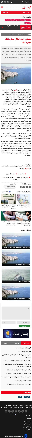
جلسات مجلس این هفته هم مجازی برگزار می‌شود (18, 373)
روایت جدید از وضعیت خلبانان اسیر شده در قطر (19, 370)
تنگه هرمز (28, 23)
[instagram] (22, 411)
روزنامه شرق (26, 12)
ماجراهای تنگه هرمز (24, 281)
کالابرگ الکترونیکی (18, 20)
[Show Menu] (2, 6)
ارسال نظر (24, 326)
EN (8, 2)
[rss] (26, 411)
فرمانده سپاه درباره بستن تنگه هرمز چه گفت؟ (17, 247)
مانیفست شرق (27, 424)
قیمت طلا (8, 20)
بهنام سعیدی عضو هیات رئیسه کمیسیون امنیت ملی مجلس (15, 178)
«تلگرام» (26, 168)
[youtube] (6, 411)
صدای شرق (4, 407)
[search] (2, 2)
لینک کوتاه (13, 184)
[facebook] (24, 187)
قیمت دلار (28, 20)
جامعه (21, 405)
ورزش (21, 407)
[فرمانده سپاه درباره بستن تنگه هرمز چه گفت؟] (16, 241)
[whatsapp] (21, 187)
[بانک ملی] (16, 337)
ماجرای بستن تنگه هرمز (23, 264)
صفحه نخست (28, 405)
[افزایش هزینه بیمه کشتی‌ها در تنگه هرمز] (16, 292)
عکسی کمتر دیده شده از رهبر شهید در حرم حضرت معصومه (16, 377)
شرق (15, 90)
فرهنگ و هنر (28, 407)
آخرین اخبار (26, 343)
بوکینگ (20, 397)
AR (5, 2)
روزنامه (5, 343)
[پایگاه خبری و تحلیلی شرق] (26, 7)
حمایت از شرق (27, 421)
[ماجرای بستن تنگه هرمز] (16, 258)
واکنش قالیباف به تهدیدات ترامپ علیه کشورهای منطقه (17, 361)
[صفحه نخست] (11, 2)
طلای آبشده (26, 397)
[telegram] (30, 187)
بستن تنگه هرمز (11, 174)
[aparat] (12, 411)
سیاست (28, 34)
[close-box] (2, 27)
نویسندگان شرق (27, 427)
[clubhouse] (9, 411)
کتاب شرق (6, 12)
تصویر (10, 407)
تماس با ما (28, 415)
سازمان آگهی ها (27, 430)
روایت (16, 407)
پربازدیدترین (16, 343)
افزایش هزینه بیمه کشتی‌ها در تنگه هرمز (18, 298)
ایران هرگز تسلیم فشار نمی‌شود (23, 348)
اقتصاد (9, 405)
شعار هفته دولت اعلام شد (24, 351)
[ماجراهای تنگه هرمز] (16, 275)
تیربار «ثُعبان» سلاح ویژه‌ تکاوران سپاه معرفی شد (19, 384)
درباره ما (29, 418)
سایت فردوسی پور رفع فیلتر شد (23, 381)
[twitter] (27, 187)
